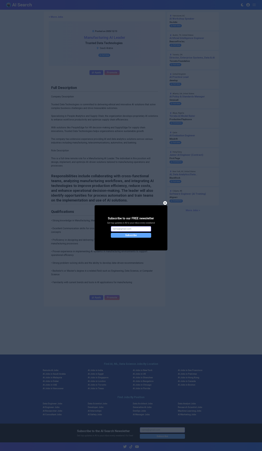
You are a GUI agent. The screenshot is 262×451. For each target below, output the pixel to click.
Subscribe (131, 235)
